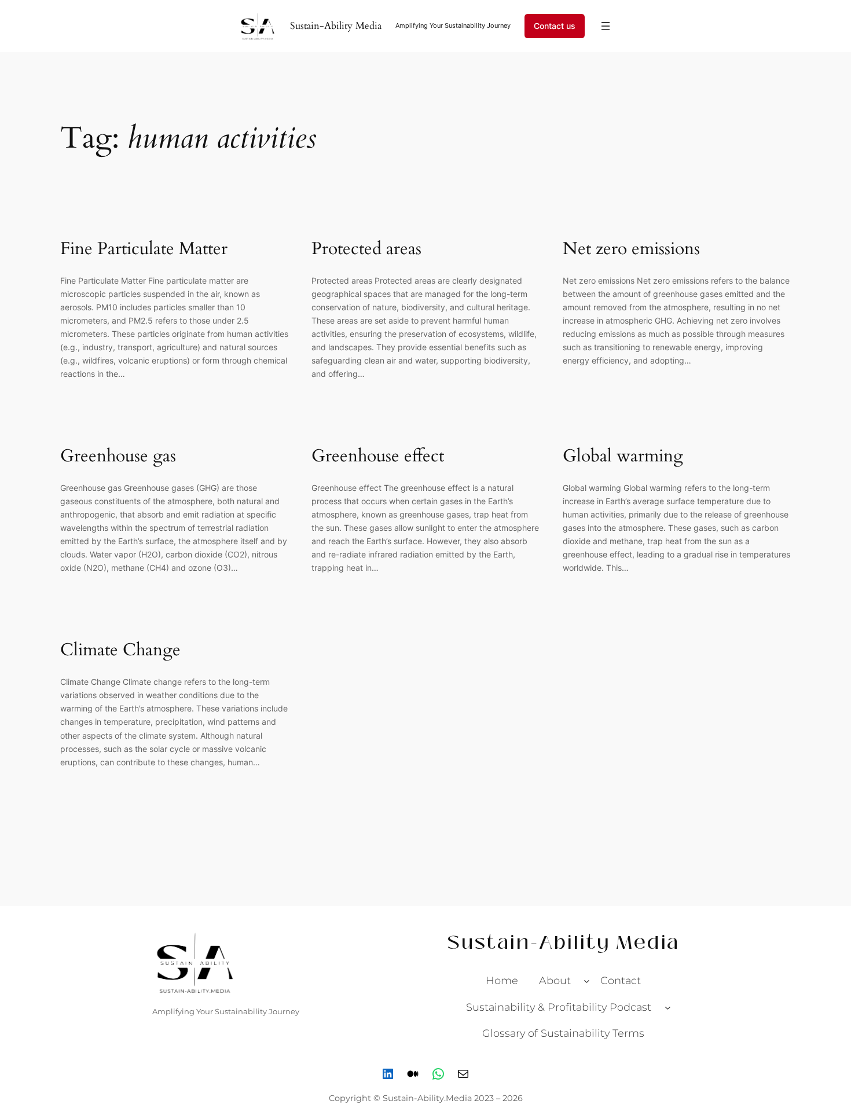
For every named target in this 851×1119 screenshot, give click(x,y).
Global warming (623, 456)
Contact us (554, 26)
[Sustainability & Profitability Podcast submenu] (668, 1007)
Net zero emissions (631, 249)
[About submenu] (587, 981)
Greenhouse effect (377, 456)
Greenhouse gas (118, 456)
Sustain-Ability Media (336, 25)
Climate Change (120, 650)
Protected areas (368, 249)
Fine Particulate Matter (144, 249)
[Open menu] (605, 26)
